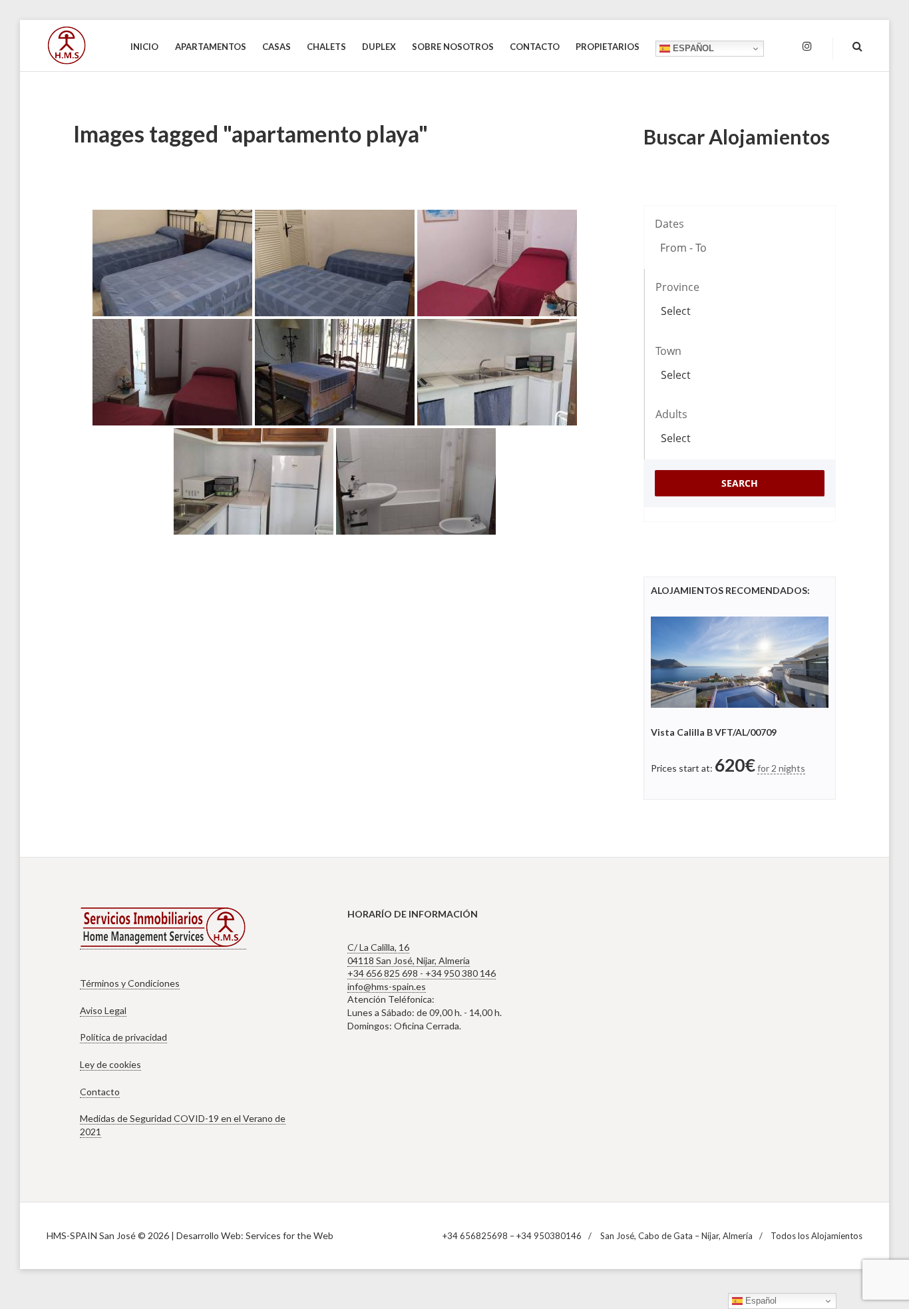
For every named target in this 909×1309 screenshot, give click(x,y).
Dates (669, 223)
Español (692, 48)
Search (739, 483)
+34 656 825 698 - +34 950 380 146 (421, 973)
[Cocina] (497, 372)
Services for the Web (289, 1235)
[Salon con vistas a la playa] (335, 372)
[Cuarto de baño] (416, 481)
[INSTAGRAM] (807, 47)
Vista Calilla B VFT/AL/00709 (714, 732)
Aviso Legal (103, 1010)
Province (677, 287)
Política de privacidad (123, 1037)
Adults (671, 414)
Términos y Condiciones (130, 983)
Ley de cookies (110, 1064)
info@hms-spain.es (386, 986)
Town (668, 351)
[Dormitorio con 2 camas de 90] (172, 263)
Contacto (100, 1091)
